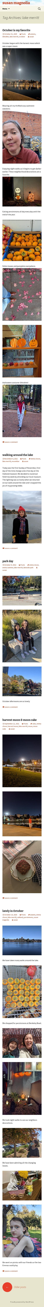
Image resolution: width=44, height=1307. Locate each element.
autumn (32, 34)
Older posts (16, 1287)
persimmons (28, 917)
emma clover (35, 459)
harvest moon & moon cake (19, 720)
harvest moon (13, 726)
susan (31, 36)
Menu (4, 8)
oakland (20, 917)
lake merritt (14, 36)
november (15, 461)
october (22, 36)
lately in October (12, 911)
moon (30, 726)
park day (7, 561)
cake (34, 724)
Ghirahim (5, 36)
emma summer (7, 567)
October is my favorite (16, 30)
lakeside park (28, 567)
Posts (23, 34)
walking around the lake (17, 455)
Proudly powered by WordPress (22, 1302)
